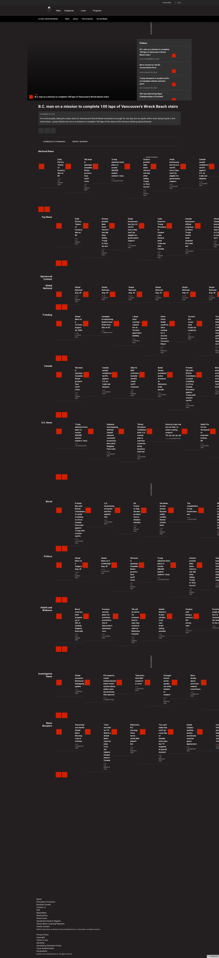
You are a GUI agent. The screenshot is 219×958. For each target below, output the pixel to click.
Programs (97, 11)
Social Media (102, 19)
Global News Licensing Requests (50, 924)
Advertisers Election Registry (48, 921)
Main (67, 19)
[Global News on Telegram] (123, 896)
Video (58, 11)
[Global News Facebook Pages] (53, 878)
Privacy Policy (42, 935)
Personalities (87, 19)
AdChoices (214, 956)
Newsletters (41, 913)
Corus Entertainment (45, 948)
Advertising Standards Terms (48, 946)
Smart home (41, 918)
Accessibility (41, 951)
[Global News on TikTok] (88, 896)
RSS (38, 910)
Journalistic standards (54, 142)
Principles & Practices (45, 902)
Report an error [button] (80, 142)
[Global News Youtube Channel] (123, 878)
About (75, 19)
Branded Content (43, 905)
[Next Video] (47, 209)
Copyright (40, 937)
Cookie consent (43, 926)
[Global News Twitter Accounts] (88, 878)
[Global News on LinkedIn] (53, 896)
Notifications (42, 915)
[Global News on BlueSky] (158, 896)
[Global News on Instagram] (158, 878)
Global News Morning (48, 19)
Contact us (41, 907)
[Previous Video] (41, 209)
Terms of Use (42, 940)
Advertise (40, 943)
